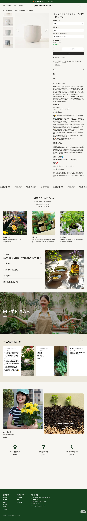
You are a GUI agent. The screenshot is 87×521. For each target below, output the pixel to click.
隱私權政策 (19, 502)
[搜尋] (78, 5)
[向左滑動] (17, 30)
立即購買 (68, 53)
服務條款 (19, 499)
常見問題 (5, 504)
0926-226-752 (36, 503)
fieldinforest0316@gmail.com (39, 501)
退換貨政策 (19, 497)
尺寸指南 (5, 509)
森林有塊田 (9, 515)
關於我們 (5, 502)
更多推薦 (5, 316)
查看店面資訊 (57, 64)
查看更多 (5, 437)
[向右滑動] (46, 30)
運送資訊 (5, 506)
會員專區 (5, 497)
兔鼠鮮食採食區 (9, 10)
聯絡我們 (5, 499)
